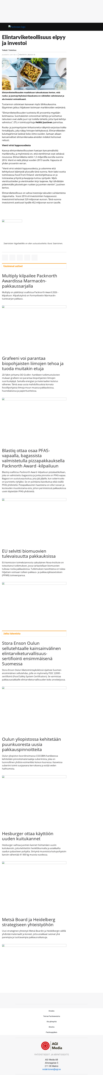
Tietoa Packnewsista (51, 1016)
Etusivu (51, 1011)
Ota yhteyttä (52, 1022)
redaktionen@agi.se (51, 1069)
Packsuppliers (51, 1032)
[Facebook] (51, 998)
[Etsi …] (99, 26)
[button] (94, 27)
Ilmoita (51, 1027)
